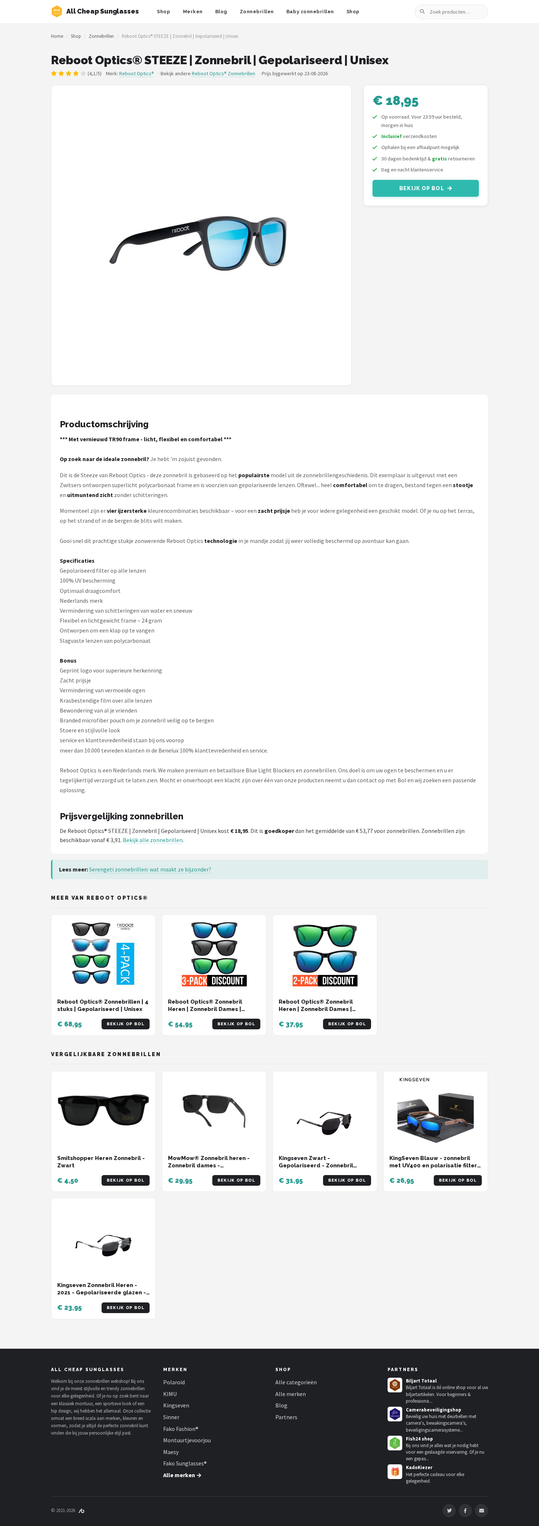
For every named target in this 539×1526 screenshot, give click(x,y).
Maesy (171, 1452)
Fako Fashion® (180, 1428)
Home (57, 36)
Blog (221, 11)
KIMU (170, 1394)
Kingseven (176, 1405)
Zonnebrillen (257, 11)
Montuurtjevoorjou (187, 1440)
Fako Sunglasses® (185, 1463)
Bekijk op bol (421, 188)
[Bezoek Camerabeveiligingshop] (395, 1414)
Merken (193, 11)
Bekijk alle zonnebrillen (153, 840)
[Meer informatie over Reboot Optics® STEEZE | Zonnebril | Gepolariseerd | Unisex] (201, 235)
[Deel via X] (449, 1510)
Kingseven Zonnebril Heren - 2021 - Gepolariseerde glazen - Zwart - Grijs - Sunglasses (101, 1293)
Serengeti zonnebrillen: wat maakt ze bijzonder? (150, 869)
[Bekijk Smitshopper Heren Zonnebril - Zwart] (103, 1110)
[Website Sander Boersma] (81, 1510)
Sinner (171, 1417)
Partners (286, 1417)
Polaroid (174, 1382)
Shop (163, 11)
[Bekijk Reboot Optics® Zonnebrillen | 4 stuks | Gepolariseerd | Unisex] (103, 954)
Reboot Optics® (136, 73)
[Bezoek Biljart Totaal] (395, 1385)
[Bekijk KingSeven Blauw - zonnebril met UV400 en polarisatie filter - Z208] (436, 1110)
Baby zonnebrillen (310, 11)
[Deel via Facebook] (465, 1510)
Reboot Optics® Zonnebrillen (223, 73)
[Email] (481, 1510)
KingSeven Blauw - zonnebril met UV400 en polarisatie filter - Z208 (435, 1166)
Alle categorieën (296, 1382)
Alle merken (290, 1394)
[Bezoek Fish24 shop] (395, 1443)
